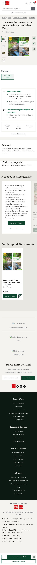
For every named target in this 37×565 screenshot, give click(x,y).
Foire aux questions (18, 403)
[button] (18, 149)
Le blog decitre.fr (18, 441)
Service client (18, 420)
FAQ (18, 341)
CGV (18, 487)
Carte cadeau (18, 431)
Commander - (19, 557)
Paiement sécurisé (18, 410)
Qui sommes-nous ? (18, 453)
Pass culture (18, 438)
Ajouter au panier (10, 296)
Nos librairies (18, 456)
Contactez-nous (18, 355)
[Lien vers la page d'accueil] (7, 3)
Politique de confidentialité (18, 481)
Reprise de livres (18, 434)
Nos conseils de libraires (18, 327)
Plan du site (18, 494)
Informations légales (18, 477)
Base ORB (18, 466)
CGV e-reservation (18, 490)
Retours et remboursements (19, 413)
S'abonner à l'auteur (16, 223)
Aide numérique (18, 416)
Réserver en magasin (18, 561)
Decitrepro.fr (18, 462)
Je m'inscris (28, 378)
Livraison (18, 407)
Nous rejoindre (18, 459)
